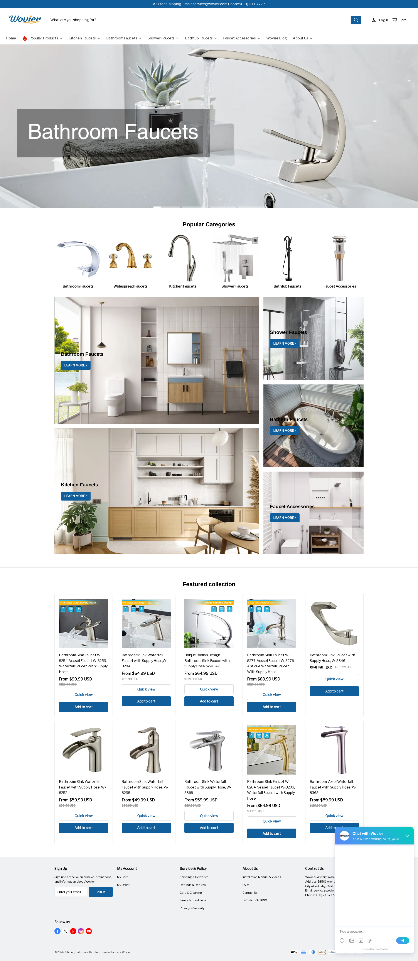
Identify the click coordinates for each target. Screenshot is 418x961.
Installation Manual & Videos (262, 877)
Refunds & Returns (193, 885)
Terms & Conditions (193, 900)
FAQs (246, 885)
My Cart (122, 877)
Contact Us (250, 892)
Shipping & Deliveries (194, 877)
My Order (123, 885)
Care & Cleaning (191, 892)
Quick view (84, 695)
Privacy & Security (192, 908)
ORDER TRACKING (255, 900)
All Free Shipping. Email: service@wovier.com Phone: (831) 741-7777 (209, 4)
